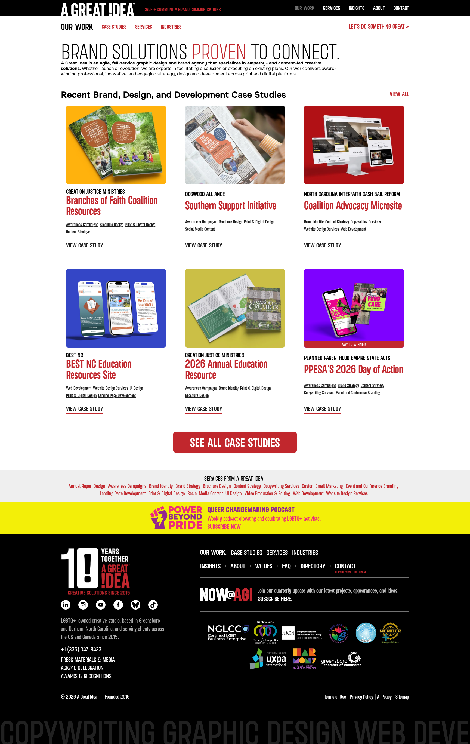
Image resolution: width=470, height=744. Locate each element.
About (379, 8)
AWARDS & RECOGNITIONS (86, 676)
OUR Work (304, 8)
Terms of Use (335, 696)
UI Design (136, 388)
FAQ (286, 566)
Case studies (114, 26)
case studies (246, 552)
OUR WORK (77, 26)
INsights (210, 566)
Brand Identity (314, 221)
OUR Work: (213, 552)
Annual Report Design (87, 486)
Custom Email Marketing (322, 486)
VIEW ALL (399, 94)
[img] (228, 633)
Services (331, 8)
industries (305, 552)
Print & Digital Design (140, 224)
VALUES (263, 566)
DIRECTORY (313, 566)
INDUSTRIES (171, 26)
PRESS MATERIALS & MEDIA (88, 659)
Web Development (353, 229)
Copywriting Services (366, 221)
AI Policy (384, 696)
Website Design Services (321, 229)
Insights (356, 8)
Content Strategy (78, 231)
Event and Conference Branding (358, 392)
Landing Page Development (117, 395)
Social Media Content (200, 229)
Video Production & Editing (267, 493)
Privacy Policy (361, 696)
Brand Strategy (348, 385)
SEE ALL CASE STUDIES (235, 442)
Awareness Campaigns (82, 224)
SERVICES (277, 552)
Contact (401, 8)
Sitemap (402, 696)
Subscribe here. (275, 598)
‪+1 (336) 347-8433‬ (81, 649)
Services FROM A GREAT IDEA (233, 478)
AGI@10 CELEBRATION (82, 668)
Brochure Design (111, 224)
